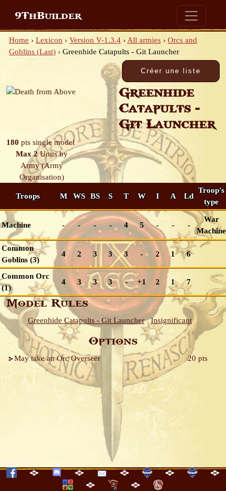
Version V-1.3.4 (95, 40)
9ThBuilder (48, 16)
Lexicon (49, 40)
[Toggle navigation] (191, 15)
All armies (144, 40)
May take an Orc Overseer (57, 358)
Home (19, 40)
